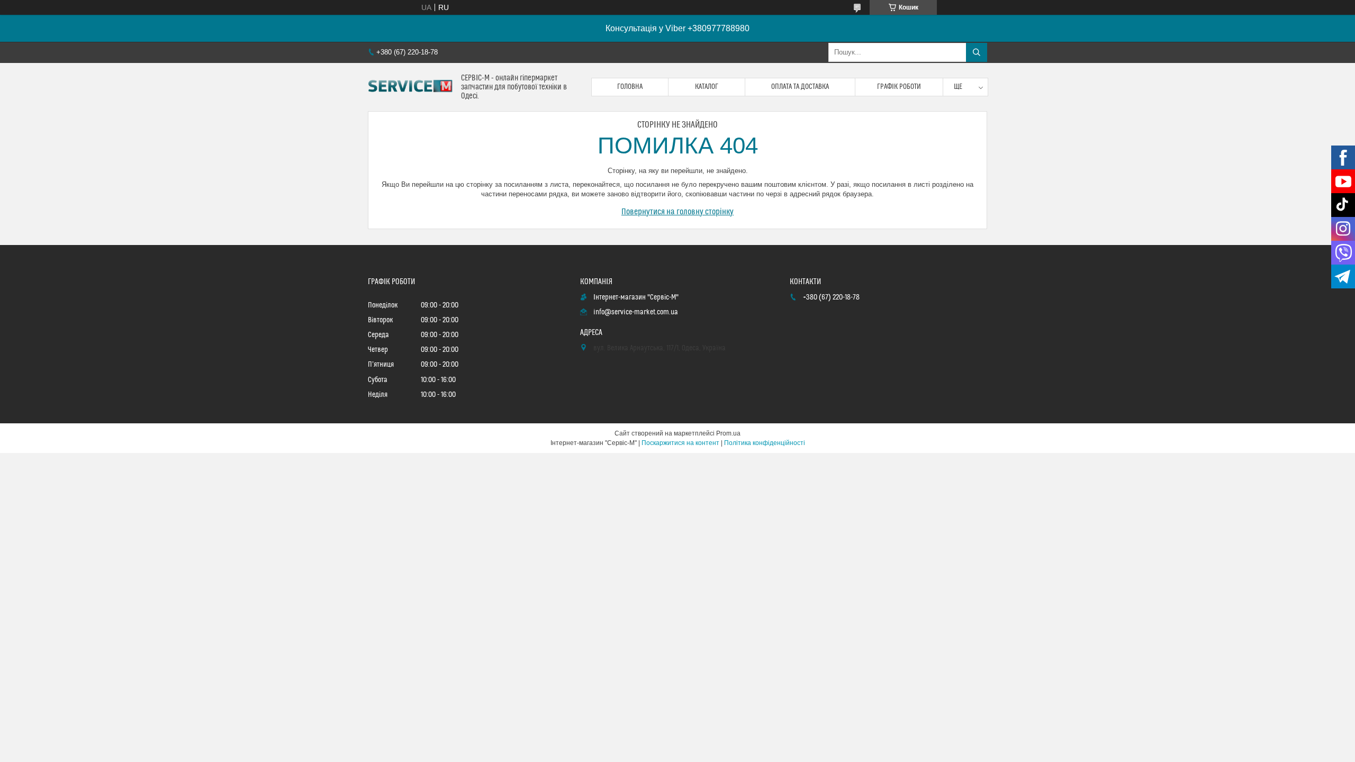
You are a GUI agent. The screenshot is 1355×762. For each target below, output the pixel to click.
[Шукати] (976, 52)
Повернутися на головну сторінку (677, 211)
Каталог (706, 87)
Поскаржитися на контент (680, 443)
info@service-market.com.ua (635, 312)
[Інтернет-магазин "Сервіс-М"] (410, 87)
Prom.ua (728, 433)
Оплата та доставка (800, 87)
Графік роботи (899, 87)
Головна (630, 87)
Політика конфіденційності (764, 443)
